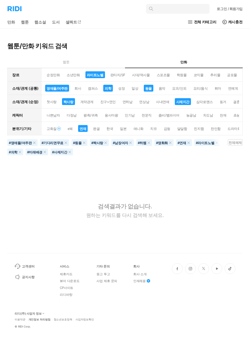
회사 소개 (140, 274)
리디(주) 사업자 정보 (28, 313)
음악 (162, 88)
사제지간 (182, 102)
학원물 (182, 75)
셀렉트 (71, 22)
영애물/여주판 (57, 88)
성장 (121, 88)
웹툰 (25, 22)
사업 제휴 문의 (106, 281)
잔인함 (216, 129)
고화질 (52, 129)
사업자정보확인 (84, 319)
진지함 (199, 129)
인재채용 (139, 281)
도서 (56, 22)
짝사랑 (68, 102)
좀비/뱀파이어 (168, 115)
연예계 (233, 88)
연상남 (144, 102)
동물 (148, 88)
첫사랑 (52, 102)
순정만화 (53, 75)
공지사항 (28, 277)
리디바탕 (66, 294)
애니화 (139, 129)
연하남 (128, 102)
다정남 (72, 115)
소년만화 (73, 75)
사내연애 (162, 102)
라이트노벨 (95, 75)
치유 (153, 129)
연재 (83, 129)
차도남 (208, 115)
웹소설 (40, 22)
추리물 (215, 75)
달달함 (182, 129)
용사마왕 (111, 115)
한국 (109, 129)
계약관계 (87, 102)
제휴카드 (66, 274)
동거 (223, 102)
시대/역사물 (141, 75)
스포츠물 (163, 75)
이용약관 (20, 319)
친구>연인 (108, 102)
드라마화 (234, 129)
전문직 (147, 115)
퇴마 (218, 88)
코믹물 (199, 75)
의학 (108, 88)
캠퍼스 (93, 88)
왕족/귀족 (90, 115)
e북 (70, 129)
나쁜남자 (53, 115)
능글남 (191, 115)
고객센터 (28, 266)
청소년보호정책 (63, 319)
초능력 (238, 115)
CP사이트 (66, 288)
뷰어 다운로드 (70, 281)
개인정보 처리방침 (40, 319)
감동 (167, 129)
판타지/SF (117, 75)
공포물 (232, 75)
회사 (77, 88)
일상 (135, 88)
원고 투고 (103, 274)
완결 (96, 129)
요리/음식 (200, 88)
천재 (223, 115)
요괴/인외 (179, 88)
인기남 (130, 115)
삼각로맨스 (204, 102)
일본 (123, 129)
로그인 (230, 9)
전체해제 (235, 142)
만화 (11, 22)
